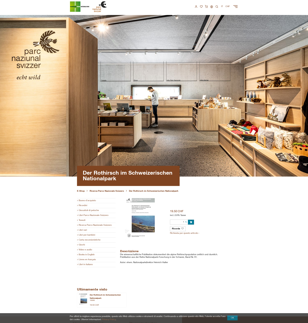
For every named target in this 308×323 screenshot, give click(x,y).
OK (232, 318)
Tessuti (82, 220)
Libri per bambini (87, 235)
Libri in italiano (86, 265)
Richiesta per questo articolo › (184, 233)
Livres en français (87, 260)
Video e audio (85, 250)
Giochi (82, 245)
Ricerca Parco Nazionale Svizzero (107, 191)
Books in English (87, 255)
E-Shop (81, 191)
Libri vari (83, 230)
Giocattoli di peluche (89, 210)
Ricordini (83, 205)
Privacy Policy (109, 320)
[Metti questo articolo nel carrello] (191, 222)
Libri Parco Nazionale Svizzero (93, 215)
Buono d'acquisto (87, 201)
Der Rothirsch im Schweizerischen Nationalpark (153, 191)
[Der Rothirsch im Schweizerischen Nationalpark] (83, 299)
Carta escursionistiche (89, 240)
